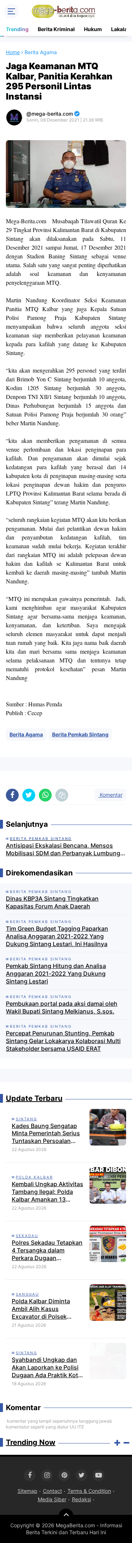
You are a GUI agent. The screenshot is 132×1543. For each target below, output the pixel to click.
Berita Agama (26, 734)
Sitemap (27, 1491)
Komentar (110, 795)
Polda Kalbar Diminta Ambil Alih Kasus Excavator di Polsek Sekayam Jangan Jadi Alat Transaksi (48, 1308)
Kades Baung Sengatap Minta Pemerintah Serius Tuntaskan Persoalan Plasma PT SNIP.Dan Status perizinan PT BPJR (46, 1133)
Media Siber (52, 1499)
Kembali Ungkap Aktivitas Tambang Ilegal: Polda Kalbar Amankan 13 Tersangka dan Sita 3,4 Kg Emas (48, 1191)
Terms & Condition (89, 1491)
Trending (17, 29)
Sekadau (27, 1235)
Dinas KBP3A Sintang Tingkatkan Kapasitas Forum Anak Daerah (52, 902)
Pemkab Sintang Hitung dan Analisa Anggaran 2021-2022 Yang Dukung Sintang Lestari (56, 973)
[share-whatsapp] (45, 795)
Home (13, 52)
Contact (52, 1491)
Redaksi (81, 1499)
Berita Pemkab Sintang (80, 734)
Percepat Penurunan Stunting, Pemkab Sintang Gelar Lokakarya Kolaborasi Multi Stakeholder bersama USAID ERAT (63, 1041)
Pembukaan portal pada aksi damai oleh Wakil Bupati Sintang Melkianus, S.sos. (61, 1007)
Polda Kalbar (34, 1177)
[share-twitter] (28, 795)
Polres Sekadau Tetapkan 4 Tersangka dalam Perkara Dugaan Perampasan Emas (47, 1250)
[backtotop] (66, 1516)
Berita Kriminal (56, 29)
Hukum (93, 29)
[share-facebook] (12, 795)
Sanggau (27, 1294)
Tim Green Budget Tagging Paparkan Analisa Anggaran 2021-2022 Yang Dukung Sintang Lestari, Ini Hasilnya (57, 936)
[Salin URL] (61, 795)
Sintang (26, 1119)
